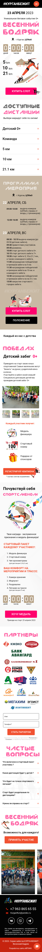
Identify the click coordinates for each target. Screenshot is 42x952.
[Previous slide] (7, 397)
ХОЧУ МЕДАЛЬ (21, 614)
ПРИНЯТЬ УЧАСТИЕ (21, 839)
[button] (6, 414)
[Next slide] (34, 397)
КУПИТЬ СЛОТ (21, 91)
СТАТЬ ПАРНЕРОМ (21, 732)
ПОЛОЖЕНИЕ (21, 320)
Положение (33, 738)
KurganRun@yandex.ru (20, 913)
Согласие (9, 739)
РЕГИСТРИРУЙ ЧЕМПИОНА (19, 471)
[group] (20, 397)
